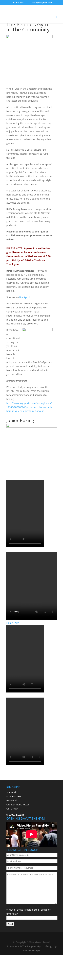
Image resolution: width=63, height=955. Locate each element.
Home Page (12, 622)
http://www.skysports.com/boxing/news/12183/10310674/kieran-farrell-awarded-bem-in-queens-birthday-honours (29, 407)
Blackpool (24, 297)
